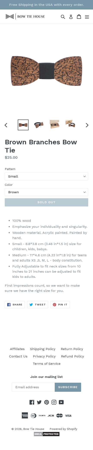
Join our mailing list (46, 377)
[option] (23, 124)
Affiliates (17, 349)
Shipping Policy (42, 349)
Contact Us (18, 356)
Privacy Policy (44, 356)
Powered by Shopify (63, 429)
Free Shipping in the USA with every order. (46, 5)
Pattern (10, 169)
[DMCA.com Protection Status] (47, 435)
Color (9, 184)
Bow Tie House (33, 429)
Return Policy (72, 349)
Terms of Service (47, 364)
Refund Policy (72, 356)
